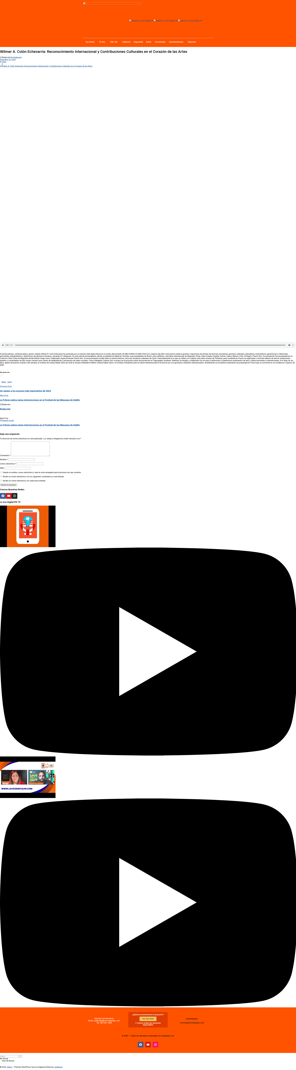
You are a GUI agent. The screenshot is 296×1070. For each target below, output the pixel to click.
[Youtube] (9, 496)
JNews (9, 1067)
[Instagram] (14, 496)
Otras (4, 62)
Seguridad (138, 42)
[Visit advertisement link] (141, 21)
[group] (148, 631)
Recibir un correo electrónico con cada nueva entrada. (24, 481)
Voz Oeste (90, 42)
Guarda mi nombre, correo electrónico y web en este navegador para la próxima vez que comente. (42, 472)
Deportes (192, 42)
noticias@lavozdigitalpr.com (192, 1023)
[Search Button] (0, 1054)
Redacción (17, 57)
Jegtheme (58, 1067)
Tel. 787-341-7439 (104, 1023)
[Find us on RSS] (6, 1063)
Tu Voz (102, 42)
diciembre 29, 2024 (8, 59)
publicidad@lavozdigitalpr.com (107, 1021)
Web (2, 468)
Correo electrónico (8, 464)
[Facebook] (3, 496)
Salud (148, 42)
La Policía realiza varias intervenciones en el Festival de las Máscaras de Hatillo (40, 425)
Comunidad (160, 42)
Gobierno (126, 42)
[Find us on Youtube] (5, 1063)
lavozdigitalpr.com (166, 1036)
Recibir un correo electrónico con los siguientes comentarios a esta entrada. (33, 476)
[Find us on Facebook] (1, 1063)
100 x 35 (113, 42)
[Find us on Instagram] (3, 1063)
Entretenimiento (176, 42)
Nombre (4, 459)
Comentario (5, 455)
